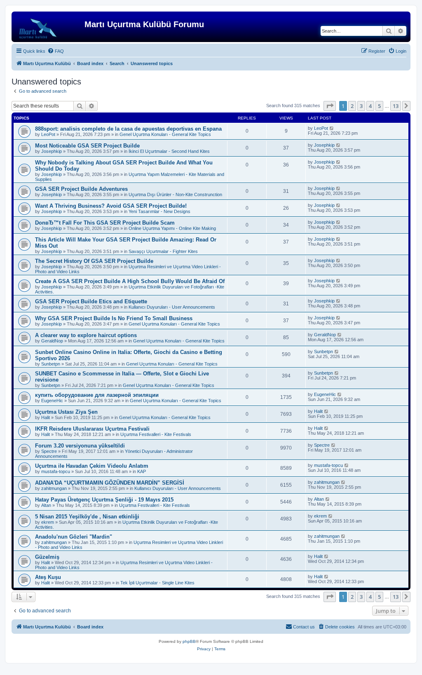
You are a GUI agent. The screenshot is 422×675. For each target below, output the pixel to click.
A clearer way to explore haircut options (86, 335)
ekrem (47, 522)
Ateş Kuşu (48, 577)
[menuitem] (55, 51)
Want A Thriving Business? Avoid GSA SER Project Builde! (111, 206)
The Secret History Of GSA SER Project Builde (94, 261)
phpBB (189, 641)
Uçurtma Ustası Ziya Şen (66, 412)
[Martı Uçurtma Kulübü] (49, 27)
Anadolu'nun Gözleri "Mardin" (73, 537)
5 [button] (379, 106)
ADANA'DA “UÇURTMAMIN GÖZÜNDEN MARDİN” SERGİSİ (109, 483)
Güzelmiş (47, 557)
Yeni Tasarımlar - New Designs (159, 211)
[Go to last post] (332, 128)
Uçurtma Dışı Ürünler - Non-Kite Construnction (175, 194)
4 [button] (370, 106)
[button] (330, 106)
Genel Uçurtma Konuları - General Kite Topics (165, 134)
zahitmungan (54, 488)
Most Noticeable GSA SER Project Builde (87, 146)
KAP (141, 471)
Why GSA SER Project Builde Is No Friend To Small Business (113, 318)
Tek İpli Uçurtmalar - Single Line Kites (157, 582)
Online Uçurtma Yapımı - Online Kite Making (172, 228)
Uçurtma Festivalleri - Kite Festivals (155, 434)
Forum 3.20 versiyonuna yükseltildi (80, 446)
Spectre (49, 451)
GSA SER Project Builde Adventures (81, 189)
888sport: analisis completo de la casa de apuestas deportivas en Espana (128, 129)
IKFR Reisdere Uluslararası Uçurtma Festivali (92, 429)
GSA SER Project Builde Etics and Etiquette (91, 301)
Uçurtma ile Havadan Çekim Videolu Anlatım (91, 466)
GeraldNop (52, 340)
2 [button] (352, 106)
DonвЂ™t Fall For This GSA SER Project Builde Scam (105, 223)
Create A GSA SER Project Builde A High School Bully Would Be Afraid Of (130, 281)
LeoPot (48, 134)
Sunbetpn (50, 363)
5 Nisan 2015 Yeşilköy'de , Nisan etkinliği (87, 516)
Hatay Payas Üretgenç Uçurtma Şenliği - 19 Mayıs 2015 (104, 500)
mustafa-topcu (55, 471)
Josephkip (51, 151)
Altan (46, 505)
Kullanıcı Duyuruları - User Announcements (172, 307)
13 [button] (396, 106)
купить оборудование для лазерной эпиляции (97, 395)
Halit (45, 417)
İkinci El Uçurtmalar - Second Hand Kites (169, 151)
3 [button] (361, 106)
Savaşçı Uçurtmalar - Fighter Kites (163, 251)
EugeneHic (52, 400)
